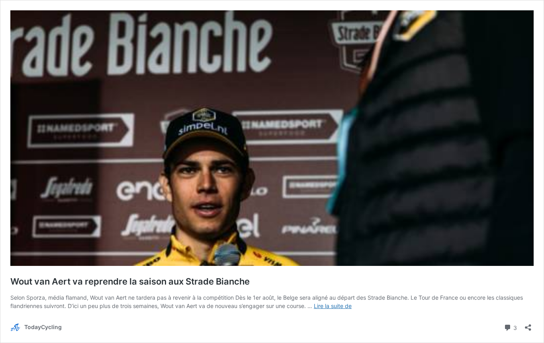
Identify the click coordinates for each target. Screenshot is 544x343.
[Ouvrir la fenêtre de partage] (528, 325)
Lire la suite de (333, 305)
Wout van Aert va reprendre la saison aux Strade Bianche (130, 281)
